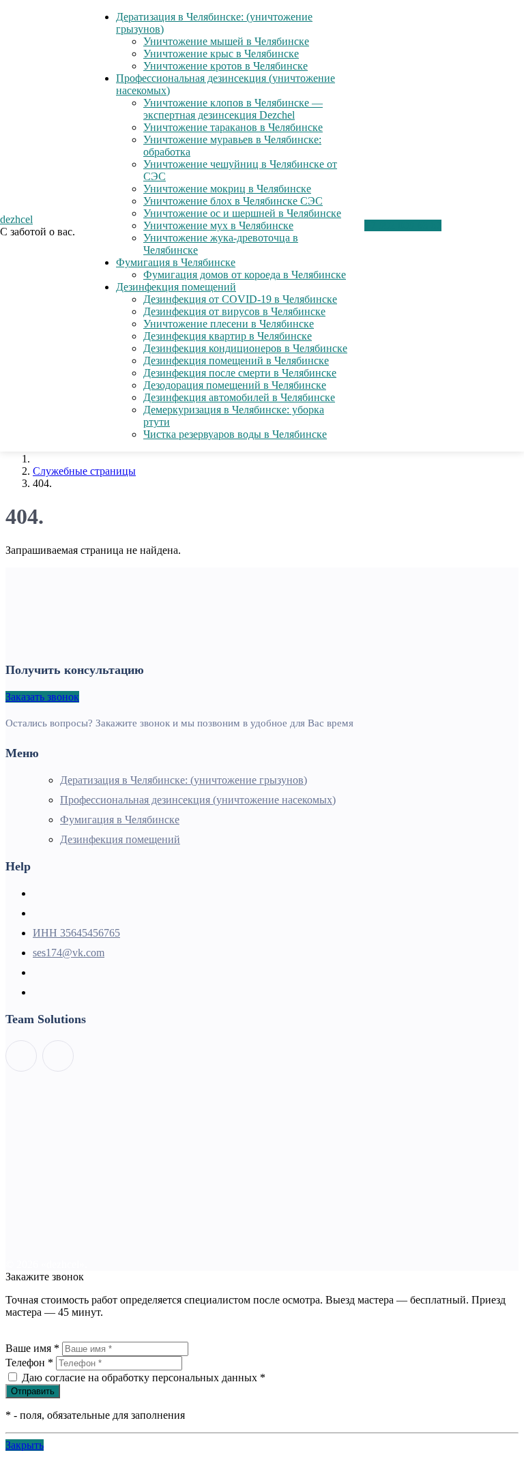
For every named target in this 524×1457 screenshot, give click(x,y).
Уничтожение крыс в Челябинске (221, 53)
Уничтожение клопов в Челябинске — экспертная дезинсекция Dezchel (233, 109)
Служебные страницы (84, 471)
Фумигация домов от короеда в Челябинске (244, 274)
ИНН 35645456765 (76, 933)
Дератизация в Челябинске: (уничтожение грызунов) (183, 780)
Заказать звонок (42, 697)
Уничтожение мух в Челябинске (218, 225)
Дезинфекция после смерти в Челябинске (239, 373)
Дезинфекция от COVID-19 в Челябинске (240, 299)
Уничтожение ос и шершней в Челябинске (242, 213)
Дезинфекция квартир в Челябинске (227, 336)
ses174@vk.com (68, 952)
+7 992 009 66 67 (402, 225)
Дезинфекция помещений (176, 287)
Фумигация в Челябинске (175, 262)
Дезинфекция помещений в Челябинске (236, 360)
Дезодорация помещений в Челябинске (234, 385)
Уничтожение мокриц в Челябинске (227, 188)
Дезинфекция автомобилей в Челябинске (239, 397)
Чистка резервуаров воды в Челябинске (235, 434)
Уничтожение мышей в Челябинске (226, 41)
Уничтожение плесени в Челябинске (228, 323)
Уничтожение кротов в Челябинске (225, 66)
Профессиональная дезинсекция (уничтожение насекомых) (198, 800)
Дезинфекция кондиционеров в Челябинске (245, 348)
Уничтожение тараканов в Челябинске (233, 127)
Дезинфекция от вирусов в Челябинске (234, 311)
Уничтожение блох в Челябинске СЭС (233, 201)
